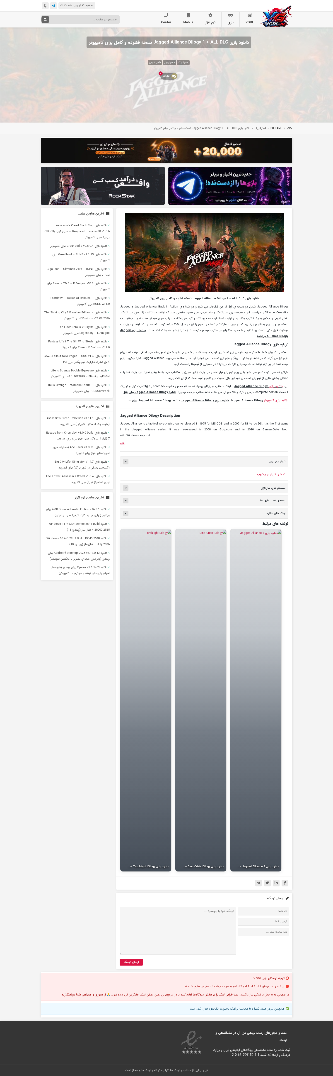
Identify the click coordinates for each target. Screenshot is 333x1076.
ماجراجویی (169, 62)
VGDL (250, 22)
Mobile (188, 22)
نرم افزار (210, 22)
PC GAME (276, 128)
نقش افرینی (155, 62)
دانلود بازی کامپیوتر (276, 400)
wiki (122, 443)
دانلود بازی (275, 386)
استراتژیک (183, 62)
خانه (289, 128)
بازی (230, 22)
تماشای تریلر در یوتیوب (271, 474)
